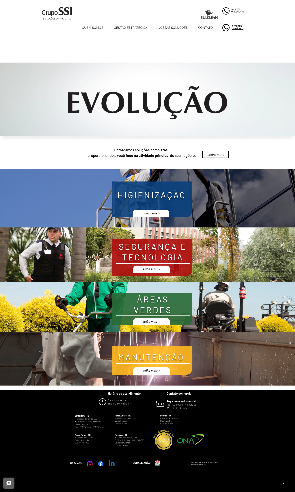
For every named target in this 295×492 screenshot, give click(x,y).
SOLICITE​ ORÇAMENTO (237, 10)
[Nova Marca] (145, 134)
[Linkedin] (111, 463)
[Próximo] (287, 99)
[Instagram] (89, 463)
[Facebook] (100, 463)
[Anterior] (7, 99)
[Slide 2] (149, 134)
